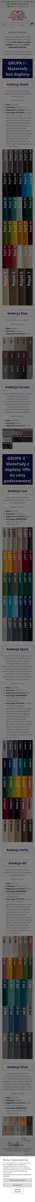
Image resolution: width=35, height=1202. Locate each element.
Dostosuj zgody (17, 1185)
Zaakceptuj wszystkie (17, 1190)
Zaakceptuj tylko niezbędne (17, 1180)
